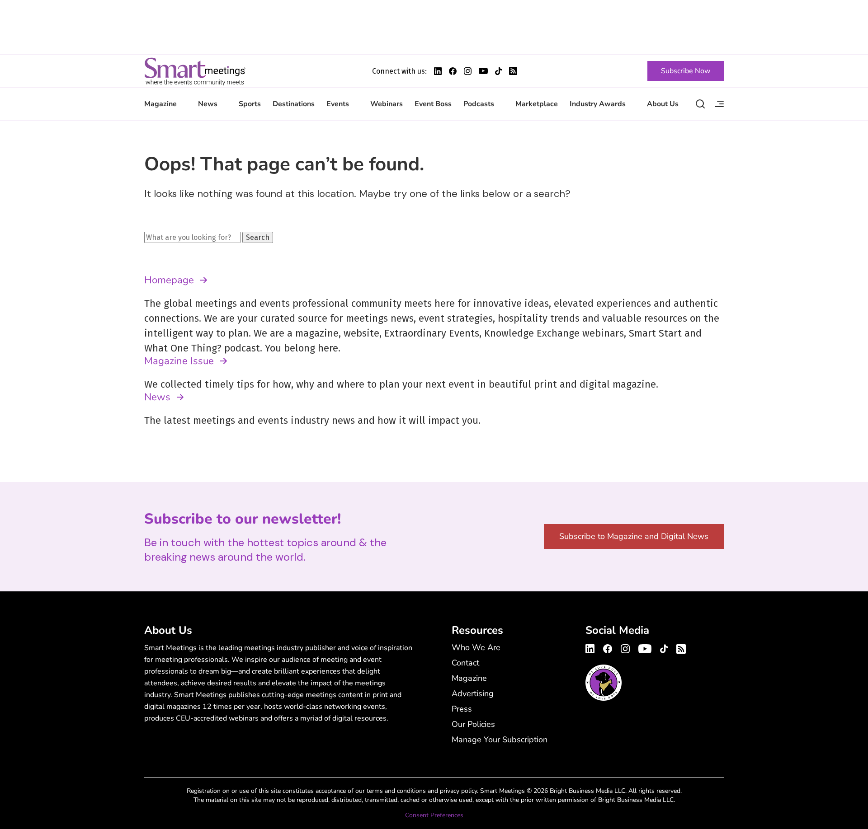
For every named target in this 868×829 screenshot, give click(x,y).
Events (337, 104)
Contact (465, 662)
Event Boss (433, 104)
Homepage (169, 280)
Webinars (386, 104)
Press (462, 708)
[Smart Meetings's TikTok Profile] (498, 71)
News (207, 104)
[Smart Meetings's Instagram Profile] (468, 71)
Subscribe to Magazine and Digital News (633, 536)
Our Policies (473, 724)
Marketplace (536, 104)
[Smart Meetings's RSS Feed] (513, 71)
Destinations (294, 104)
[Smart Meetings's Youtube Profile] (483, 70)
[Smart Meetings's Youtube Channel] (645, 647)
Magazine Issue (179, 361)
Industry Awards (598, 104)
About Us (663, 104)
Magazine (160, 104)
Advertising (473, 693)
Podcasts (478, 104)
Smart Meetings (194, 71)
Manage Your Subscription (499, 739)
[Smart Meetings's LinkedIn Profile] (438, 71)
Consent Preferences (434, 815)
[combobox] (192, 237)
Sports (250, 104)
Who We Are (476, 647)
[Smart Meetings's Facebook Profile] (453, 71)
